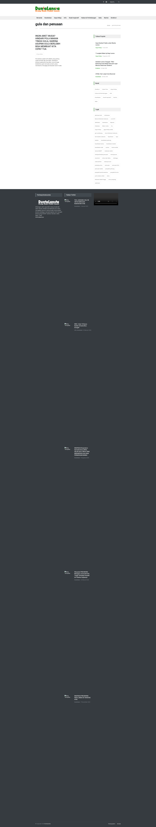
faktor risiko (105, 126)
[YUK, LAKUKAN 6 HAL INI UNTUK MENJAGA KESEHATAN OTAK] (69, 260)
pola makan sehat (99, 176)
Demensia (105, 122)
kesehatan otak (99, 147)
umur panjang (112, 179)
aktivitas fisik (98, 115)
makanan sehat (109, 151)
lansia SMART (98, 151)
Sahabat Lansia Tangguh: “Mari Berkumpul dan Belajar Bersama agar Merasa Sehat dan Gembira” (106, 63)
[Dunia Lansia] (48, 10)
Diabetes (97, 126)
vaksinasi (97, 183)
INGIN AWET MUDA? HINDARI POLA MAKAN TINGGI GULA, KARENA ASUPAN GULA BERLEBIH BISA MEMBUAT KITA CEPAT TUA (47, 42)
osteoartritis (98, 161)
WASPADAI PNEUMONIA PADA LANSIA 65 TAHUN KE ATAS (82, 697)
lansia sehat (115, 147)
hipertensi (110, 136)
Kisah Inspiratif (74, 18)
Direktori (114, 18)
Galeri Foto (105, 89)
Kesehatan (48, 18)
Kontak (119, 823)
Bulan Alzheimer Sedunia (101, 118)
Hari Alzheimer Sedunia (111, 133)
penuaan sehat (99, 168)
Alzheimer (107, 115)
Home (108, 25)
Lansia (107, 147)
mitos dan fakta (106, 158)
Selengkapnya (39, 217)
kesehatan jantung (106, 140)
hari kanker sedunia (100, 136)
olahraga (115, 158)
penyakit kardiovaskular (101, 172)
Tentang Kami (111, 823)
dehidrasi (97, 122)
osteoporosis (107, 161)
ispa (117, 136)
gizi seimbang (98, 133)
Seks (100, 18)
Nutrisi (106, 18)
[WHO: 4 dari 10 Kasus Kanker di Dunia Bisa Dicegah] (69, 384)
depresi (112, 122)
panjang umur (98, 165)
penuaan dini (115, 165)
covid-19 (113, 118)
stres (108, 176)
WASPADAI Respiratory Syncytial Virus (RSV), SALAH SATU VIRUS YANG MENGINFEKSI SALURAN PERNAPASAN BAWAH (82, 451)
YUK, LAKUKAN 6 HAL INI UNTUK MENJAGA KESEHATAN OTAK (81, 201)
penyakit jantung (109, 168)
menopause (113, 154)
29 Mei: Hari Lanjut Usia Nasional (105, 74)
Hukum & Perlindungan (88, 18)
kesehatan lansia (99, 143)
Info (65, 18)
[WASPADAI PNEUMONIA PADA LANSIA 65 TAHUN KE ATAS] (69, 756)
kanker (97, 140)
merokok (97, 158)
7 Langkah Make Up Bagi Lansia (104, 53)
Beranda (39, 18)
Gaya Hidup (57, 18)
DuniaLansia (48, 823)
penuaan (107, 165)
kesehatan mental (111, 143)
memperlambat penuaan (101, 154)
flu (112, 126)
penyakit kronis (114, 172)
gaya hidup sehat (108, 129)
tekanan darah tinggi (100, 179)
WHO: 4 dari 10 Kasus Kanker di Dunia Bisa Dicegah (80, 325)
